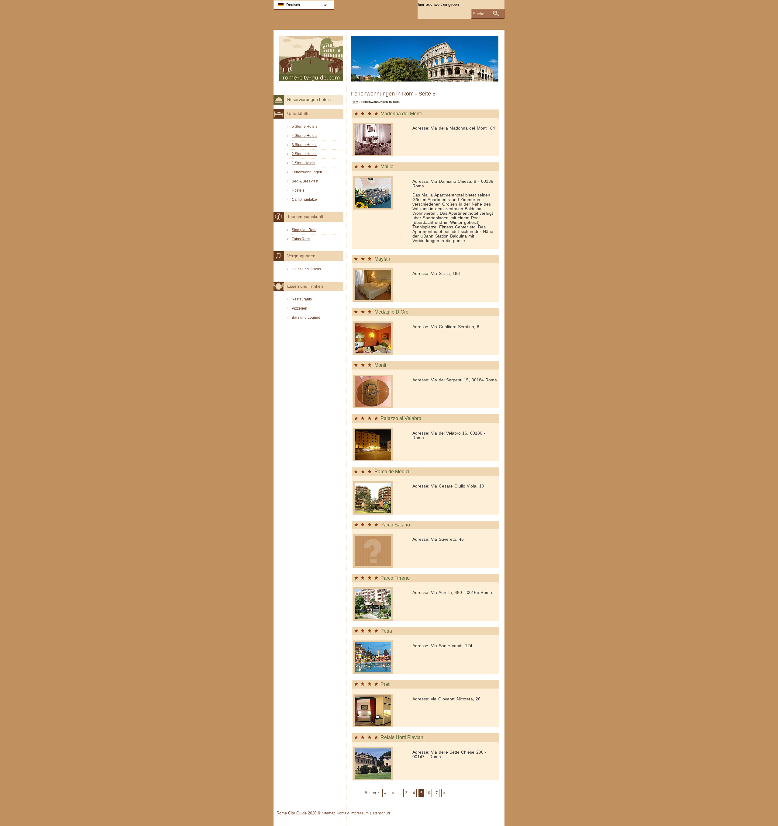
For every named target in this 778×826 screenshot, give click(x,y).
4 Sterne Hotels (304, 136)
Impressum (359, 813)
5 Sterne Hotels (304, 126)
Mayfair (382, 259)
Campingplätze (304, 199)
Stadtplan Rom (304, 230)
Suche (478, 14)
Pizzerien (299, 308)
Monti (380, 365)
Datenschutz (380, 813)
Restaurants (302, 299)
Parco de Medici (391, 471)
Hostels (298, 190)
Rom (355, 101)
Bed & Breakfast (305, 181)
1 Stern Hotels (303, 163)
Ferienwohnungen (307, 172)
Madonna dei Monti (401, 113)
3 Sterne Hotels (304, 145)
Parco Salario (395, 524)
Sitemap (329, 813)
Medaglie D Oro (391, 311)
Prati (385, 684)
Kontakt (343, 813)
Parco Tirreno (395, 578)
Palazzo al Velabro (400, 418)
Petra (386, 630)
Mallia (387, 166)
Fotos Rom (301, 239)
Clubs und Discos (306, 269)
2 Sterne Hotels (304, 154)
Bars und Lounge (306, 317)
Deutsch (293, 5)
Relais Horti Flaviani (402, 737)
